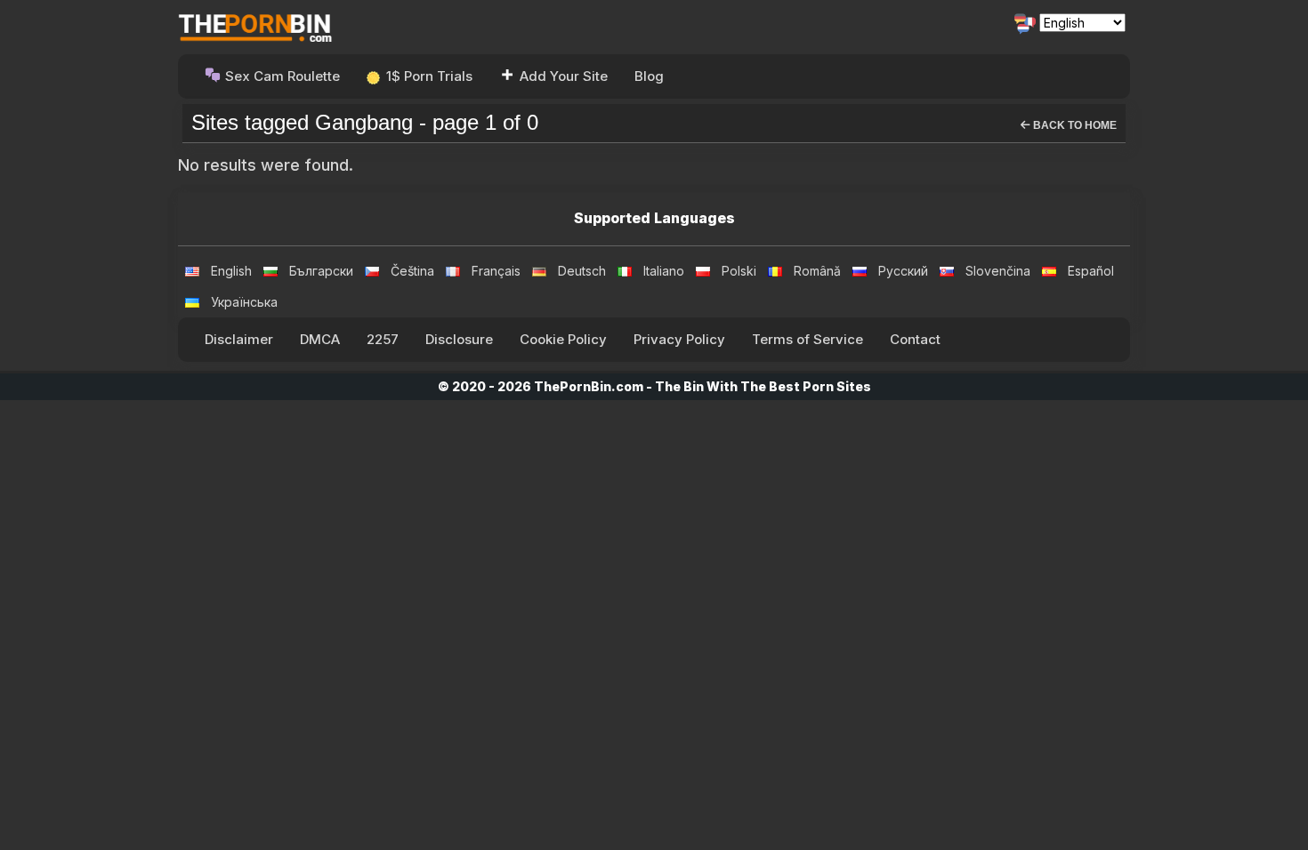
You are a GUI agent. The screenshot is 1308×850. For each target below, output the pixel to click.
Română (817, 270)
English (231, 270)
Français (496, 270)
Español (1091, 270)
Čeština (412, 270)
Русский (903, 270)
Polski (739, 270)
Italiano (663, 270)
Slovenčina (997, 270)
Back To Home (1073, 125)
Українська (244, 301)
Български (321, 270)
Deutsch (582, 270)
